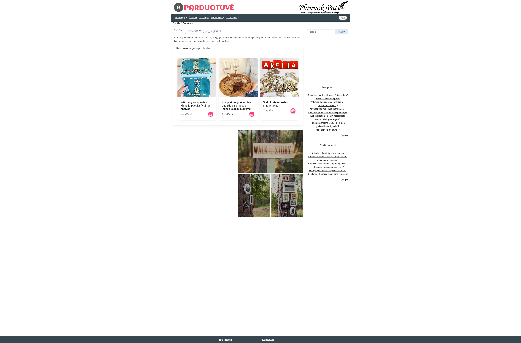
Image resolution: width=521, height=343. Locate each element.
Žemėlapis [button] (231, 17)
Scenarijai (204, 17)
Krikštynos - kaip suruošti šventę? (328, 167)
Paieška (342, 32)
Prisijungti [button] (180, 17)
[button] (343, 18)
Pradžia (176, 23)
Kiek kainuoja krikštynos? (328, 130)
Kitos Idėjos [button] (217, 17)
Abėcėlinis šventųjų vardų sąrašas (328, 153)
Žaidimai (193, 17)
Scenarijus (188, 23)
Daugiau (344, 135)
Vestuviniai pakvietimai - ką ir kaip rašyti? (327, 163)
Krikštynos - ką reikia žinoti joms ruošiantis (327, 174)
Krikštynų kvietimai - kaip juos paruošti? (327, 170)
